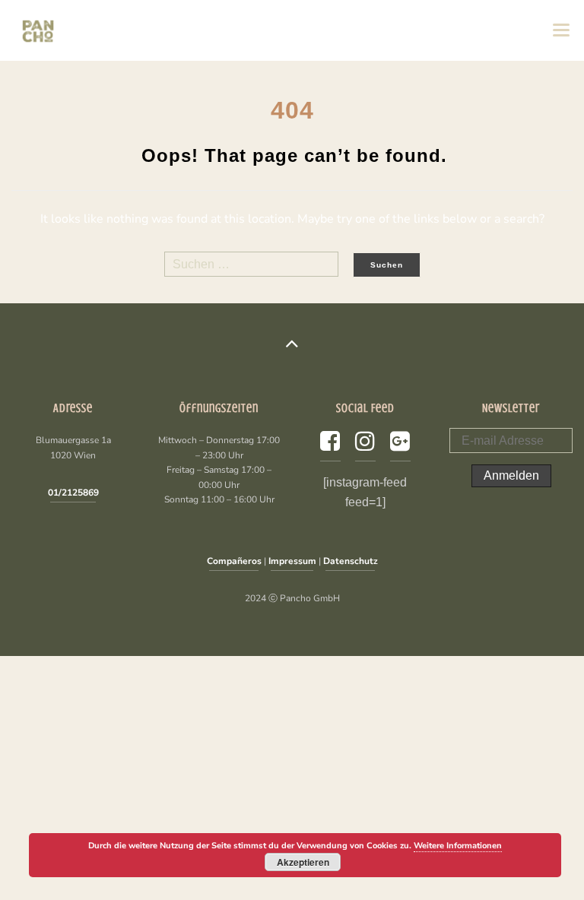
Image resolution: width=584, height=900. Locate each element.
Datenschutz (350, 561)
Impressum (292, 561)
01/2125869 (73, 492)
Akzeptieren (303, 862)
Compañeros (234, 561)
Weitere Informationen (458, 845)
